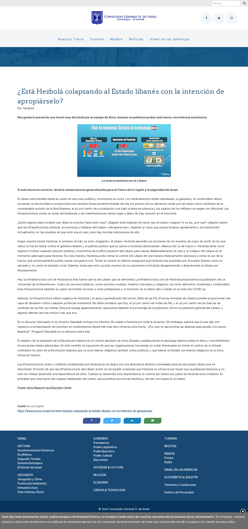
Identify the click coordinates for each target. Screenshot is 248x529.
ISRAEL (22, 438)
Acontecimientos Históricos (35, 450)
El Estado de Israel (29, 467)
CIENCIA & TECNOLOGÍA (109, 490)
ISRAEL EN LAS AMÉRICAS (180, 469)
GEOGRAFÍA (25, 475)
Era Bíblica (24, 454)
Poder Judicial (102, 455)
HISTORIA (23, 446)
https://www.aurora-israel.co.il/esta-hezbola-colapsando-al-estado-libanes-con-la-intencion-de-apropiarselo (84, 411)
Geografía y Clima (29, 479)
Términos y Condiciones (180, 484)
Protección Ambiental (31, 483)
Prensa (168, 457)
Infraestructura (27, 487)
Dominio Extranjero (30, 463)
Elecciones (100, 459)
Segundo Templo (28, 458)
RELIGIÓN (99, 475)
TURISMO (170, 438)
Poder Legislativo (105, 447)
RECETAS (170, 446)
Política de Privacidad (179, 492)
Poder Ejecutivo (104, 451)
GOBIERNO (100, 438)
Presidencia (101, 442)
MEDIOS (169, 453)
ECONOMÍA (100, 482)
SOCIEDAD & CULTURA (108, 467)
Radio (168, 462)
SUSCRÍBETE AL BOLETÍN (181, 477)
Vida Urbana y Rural (30, 492)
